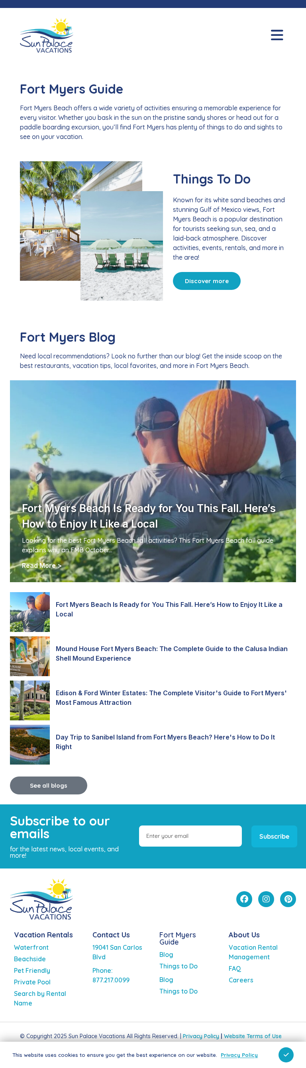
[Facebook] (244, 899)
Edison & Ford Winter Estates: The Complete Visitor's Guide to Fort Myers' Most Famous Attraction (171, 697)
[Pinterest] (288, 899)
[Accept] (286, 1054)
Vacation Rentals (43, 934)
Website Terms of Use (253, 1036)
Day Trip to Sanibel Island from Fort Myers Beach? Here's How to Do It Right (165, 742)
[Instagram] (266, 899)
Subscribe (274, 836)
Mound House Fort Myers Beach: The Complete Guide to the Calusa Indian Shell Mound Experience (172, 653)
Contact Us (111, 934)
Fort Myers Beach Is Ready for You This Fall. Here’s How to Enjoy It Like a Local (169, 609)
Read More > (42, 565)
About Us (244, 934)
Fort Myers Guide (177, 938)
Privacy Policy (201, 1036)
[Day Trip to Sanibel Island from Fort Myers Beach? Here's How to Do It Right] (30, 745)
